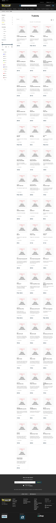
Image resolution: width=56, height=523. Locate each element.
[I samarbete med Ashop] (41, 516)
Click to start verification (29, 485)
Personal (35, 505)
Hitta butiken (36, 504)
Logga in (35, 500)
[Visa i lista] (53, 20)
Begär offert (48, 5)
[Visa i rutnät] (51, 20)
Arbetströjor (7, 11)
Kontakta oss (25, 500)
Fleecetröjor (7, 24)
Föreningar (35, 508)
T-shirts (11, 11)
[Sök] (20, 5)
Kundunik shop (42, 2)
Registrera (39, 482)
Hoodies (7, 17)
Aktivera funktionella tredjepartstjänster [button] (22, 31)
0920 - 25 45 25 (52, 2)
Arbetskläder (3, 11)
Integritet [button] (35, 509)
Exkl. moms (7, 0)
